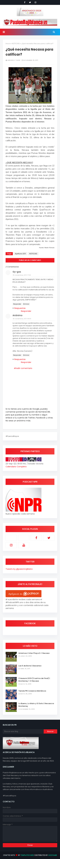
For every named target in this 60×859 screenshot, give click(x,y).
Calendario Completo (16, 466)
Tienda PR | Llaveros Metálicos (32, 691)
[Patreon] (11, 538)
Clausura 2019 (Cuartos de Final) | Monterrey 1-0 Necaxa (34, 679)
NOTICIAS (16, 43)
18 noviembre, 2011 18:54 (22, 319)
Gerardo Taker (13, 60)
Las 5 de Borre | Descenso (29, 665)
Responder (17, 304)
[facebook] (24, 2)
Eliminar (26, 304)
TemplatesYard (27, 855)
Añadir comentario (23, 368)
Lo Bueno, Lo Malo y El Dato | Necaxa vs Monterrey (36, 705)
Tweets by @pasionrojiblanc (19, 569)
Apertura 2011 (20, 253)
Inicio (8, 43)
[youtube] (23, 545)
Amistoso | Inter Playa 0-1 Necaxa (33, 653)
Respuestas (20, 308)
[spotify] (23, 538)
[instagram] (35, 2)
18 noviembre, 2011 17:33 (22, 275)
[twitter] (30, 2)
